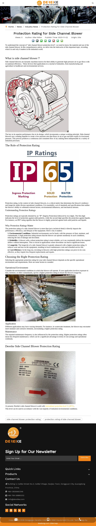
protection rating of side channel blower (63, 419)
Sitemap (54, 523)
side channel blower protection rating (24, 419)
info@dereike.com (16, 499)
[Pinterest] (23, 510)
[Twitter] (15, 510)
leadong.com (44, 523)
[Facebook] (6, 510)
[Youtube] (19, 510)
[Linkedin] (11, 510)
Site (79, 37)
